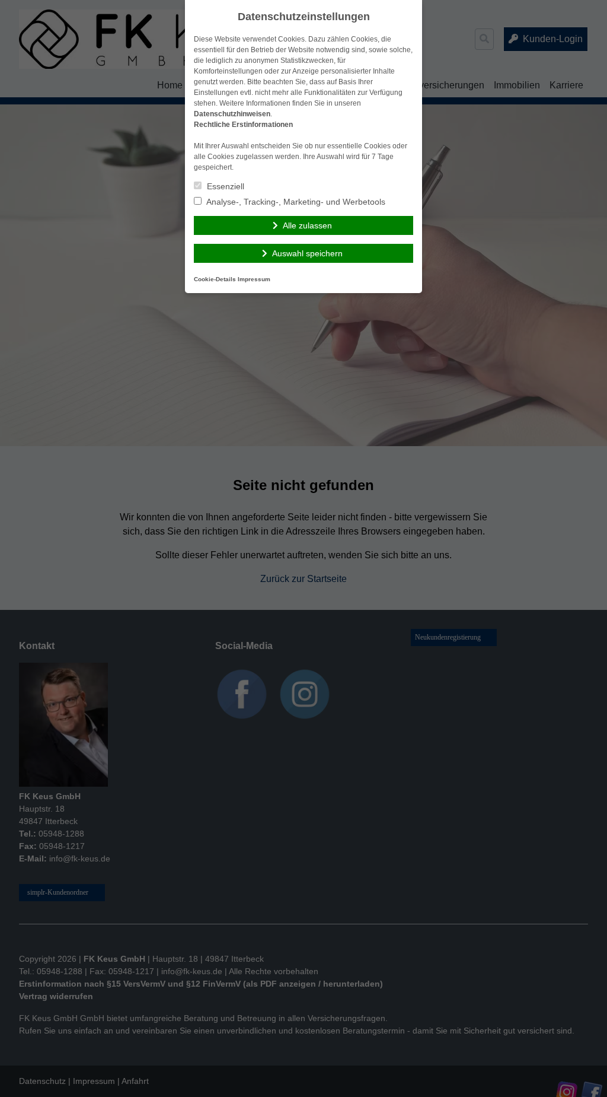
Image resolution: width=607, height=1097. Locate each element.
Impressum (254, 279)
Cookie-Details (215, 279)
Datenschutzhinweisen (232, 114)
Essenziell (224, 186)
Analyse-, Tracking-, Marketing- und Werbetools (295, 201)
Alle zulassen (307, 225)
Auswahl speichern (307, 253)
